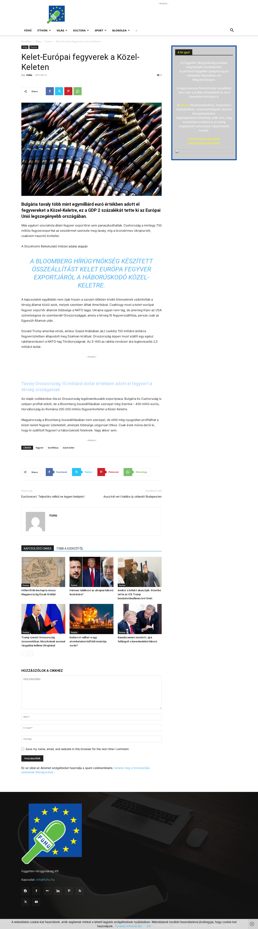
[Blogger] (25, 891)
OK (149, 926)
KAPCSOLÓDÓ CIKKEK (37, 548)
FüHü (28, 30)
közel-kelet (68, 447)
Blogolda (119, 30)
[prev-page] (23, 653)
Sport (99, 30)
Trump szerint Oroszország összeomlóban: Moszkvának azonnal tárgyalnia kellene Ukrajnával (43, 641)
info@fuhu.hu (45, 879)
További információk (128, 926)
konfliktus (53, 447)
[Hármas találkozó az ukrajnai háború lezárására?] (91, 572)
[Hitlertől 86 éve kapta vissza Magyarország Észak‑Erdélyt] (43, 572)
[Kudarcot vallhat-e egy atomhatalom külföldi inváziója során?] (91, 619)
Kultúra (79, 30)
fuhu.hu (185, 105)
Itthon (42, 30)
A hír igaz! (184, 52)
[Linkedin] (58, 891)
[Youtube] (36, 902)
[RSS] (80, 891)
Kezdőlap (26, 41)
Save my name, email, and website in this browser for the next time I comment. (77, 749)
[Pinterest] (68, 91)
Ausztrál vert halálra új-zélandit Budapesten (132, 496)
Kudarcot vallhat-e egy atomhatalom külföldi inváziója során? (88, 641)
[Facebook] (50, 91)
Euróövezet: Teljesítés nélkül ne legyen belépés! (52, 496)
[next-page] (30, 653)
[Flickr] (47, 891)
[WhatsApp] (78, 91)
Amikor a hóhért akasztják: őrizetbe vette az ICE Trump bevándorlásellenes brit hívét (139, 594)
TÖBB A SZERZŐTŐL (69, 548)
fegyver (40, 447)
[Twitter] (59, 91)
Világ (60, 30)
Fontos (48, 41)
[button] (232, 31)
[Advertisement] (163, 15)
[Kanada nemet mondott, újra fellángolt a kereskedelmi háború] (140, 619)
